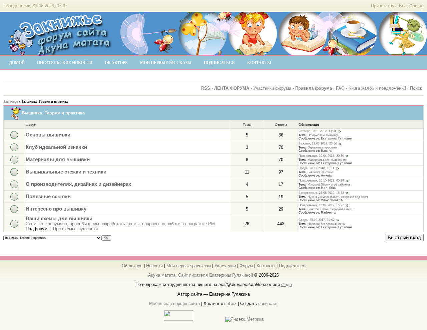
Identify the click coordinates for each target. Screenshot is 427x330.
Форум (246, 265)
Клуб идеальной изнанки (56, 147)
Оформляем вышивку (323, 135)
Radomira (328, 212)
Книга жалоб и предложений (377, 88)
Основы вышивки (48, 134)
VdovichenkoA (332, 200)
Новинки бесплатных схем (326, 224)
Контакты (266, 265)
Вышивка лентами (320, 172)
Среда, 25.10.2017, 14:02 (317, 220)
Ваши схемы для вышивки (59, 218)
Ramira (326, 150)
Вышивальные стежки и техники (66, 172)
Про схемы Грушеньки (75, 228)
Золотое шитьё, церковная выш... (331, 209)
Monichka (328, 188)
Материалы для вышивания (327, 159)
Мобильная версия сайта (174, 303)
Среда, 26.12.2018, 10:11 (316, 168)
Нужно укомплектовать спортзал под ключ (338, 197)
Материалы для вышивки (58, 159)
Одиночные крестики (322, 147)
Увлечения (225, 265)
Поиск (416, 88)
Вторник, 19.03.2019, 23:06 (318, 143)
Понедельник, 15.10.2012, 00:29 (321, 181)
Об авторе (132, 265)
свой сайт (268, 303)
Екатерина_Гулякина (336, 138)
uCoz (232, 303)
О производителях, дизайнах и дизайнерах (78, 184)
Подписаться (292, 265)
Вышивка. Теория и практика (45, 101)
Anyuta (326, 175)
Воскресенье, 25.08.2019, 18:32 (321, 193)
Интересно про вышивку (56, 209)
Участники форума (272, 88)
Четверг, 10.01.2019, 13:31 (317, 131)
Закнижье (10, 101)
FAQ (340, 88)
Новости (154, 265)
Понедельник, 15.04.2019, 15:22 (321, 205)
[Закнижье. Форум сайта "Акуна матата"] (60, 53)
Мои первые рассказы (188, 265)
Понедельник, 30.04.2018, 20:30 (321, 156)
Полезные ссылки (48, 196)
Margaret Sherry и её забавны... (330, 184)
